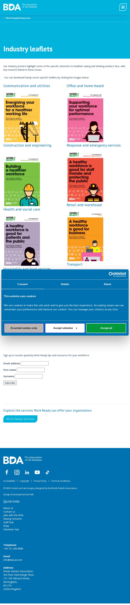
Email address (11, 363)
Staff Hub (8, 522)
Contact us (9, 511)
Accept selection (63, 328)
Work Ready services (20, 419)
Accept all (106, 328)
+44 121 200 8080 (13, 548)
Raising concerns (12, 518)
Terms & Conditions (60, 480)
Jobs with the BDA (13, 515)
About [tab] (107, 284)
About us (8, 508)
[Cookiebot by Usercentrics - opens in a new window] (111, 274)
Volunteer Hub (11, 529)
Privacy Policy (40, 480)
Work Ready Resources (18, 18)
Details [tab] (65, 284)
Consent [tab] (22, 284)
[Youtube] (37, 472)
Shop (6, 525)
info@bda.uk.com (12, 559)
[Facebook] (6, 472)
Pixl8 (31, 494)
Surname (8, 376)
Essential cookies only (24, 328)
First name (9, 369)
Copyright (24, 480)
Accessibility (9, 480)
